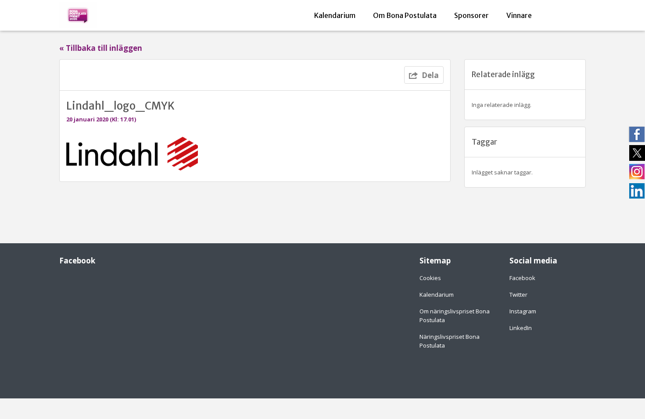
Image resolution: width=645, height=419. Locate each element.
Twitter (518, 294)
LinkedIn (520, 328)
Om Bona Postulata (405, 15)
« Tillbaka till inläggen (100, 48)
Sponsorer (471, 15)
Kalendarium (334, 15)
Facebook (522, 278)
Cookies (430, 278)
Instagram (522, 311)
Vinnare (519, 15)
